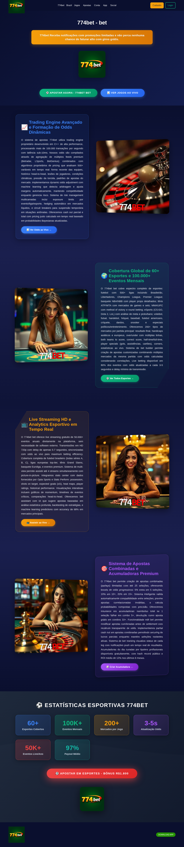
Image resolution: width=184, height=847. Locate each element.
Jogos (77, 5)
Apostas (87, 5)
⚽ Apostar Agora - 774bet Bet (68, 92)
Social (113, 5)
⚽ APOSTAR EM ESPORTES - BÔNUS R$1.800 (92, 773)
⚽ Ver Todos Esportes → (120, 378)
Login (170, 5)
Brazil (69, 5)
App (105, 5)
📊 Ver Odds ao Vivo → (39, 230)
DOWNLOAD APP (165, 835)
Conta (97, 5)
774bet (61, 5)
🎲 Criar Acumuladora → (119, 667)
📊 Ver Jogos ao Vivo (122, 92)
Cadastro (157, 5)
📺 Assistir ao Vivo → (38, 522)
